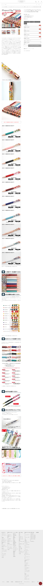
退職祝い (14, 551)
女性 (19, 535)
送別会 (14, 552)
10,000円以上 (32, 541)
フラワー (3, 556)
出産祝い (14, 541)
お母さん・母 (21, 537)
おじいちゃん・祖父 (21, 542)
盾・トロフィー (27, 550)
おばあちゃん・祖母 (21, 544)
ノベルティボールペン (27, 548)
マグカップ (3, 538)
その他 (3, 557)
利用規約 (12, 581)
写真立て (3, 548)
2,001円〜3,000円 (32, 536)
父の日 (14, 555)
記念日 (14, 540)
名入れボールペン (4, 540)
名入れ (25, 32)
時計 (2, 543)
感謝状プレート (4, 542)
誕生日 (14, 536)
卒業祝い (14, 556)
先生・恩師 (20, 548)
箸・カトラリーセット (27, 555)
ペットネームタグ (27, 570)
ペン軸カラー (26, 25)
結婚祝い (14, 543)
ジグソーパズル (4, 553)
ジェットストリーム (4, 536)
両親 (19, 540)
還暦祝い (14, 537)
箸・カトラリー (4, 541)
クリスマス (14, 550)
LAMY (25, 539)
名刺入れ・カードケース (4, 547)
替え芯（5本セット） (27, 40)
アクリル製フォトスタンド (27, 568)
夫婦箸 (3, 537)
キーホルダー (9, 538)
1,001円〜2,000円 (32, 535)
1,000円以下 (32, 533)
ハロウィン (14, 546)
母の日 (14, 553)
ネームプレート (4, 554)
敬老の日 (14, 533)
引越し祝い (14, 545)
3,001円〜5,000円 (32, 537)
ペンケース (26, 549)
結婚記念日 (14, 542)
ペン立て (26, 551)
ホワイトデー (15, 547)
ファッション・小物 (27, 557)
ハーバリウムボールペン (27, 545)
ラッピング (26, 36)
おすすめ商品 (5, 6)
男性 (19, 533)
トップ (2, 6)
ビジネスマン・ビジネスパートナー (21, 552)
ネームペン (26, 543)
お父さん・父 (21, 536)
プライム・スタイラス (27, 538)
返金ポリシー (33, 581)
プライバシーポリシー (27, 581)
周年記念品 (14, 535)
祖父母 (20, 546)
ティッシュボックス (4, 552)
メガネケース (3, 533)
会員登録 (8, 581)
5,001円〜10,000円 (32, 540)
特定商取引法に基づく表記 (18, 581)
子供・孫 (20, 547)
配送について (39, 581)
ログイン (3, 581)
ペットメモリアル (9, 548)
